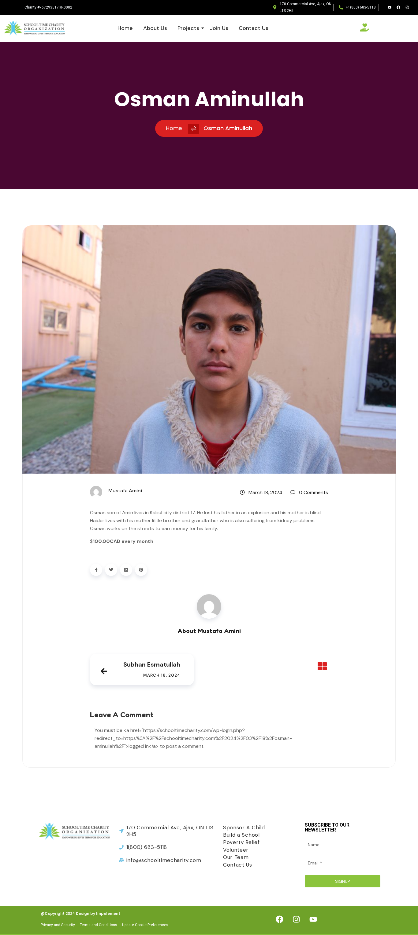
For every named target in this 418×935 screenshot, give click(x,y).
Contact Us (253, 28)
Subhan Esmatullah (151, 664)
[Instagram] (407, 7)
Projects (188, 28)
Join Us (219, 28)
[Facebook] (398, 7)
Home (125, 28)
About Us (155, 28)
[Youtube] (389, 7)
